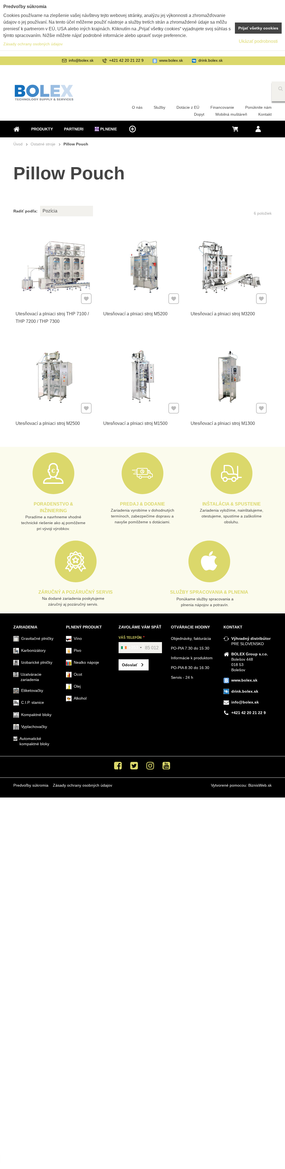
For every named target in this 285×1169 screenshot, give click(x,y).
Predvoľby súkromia (30, 785)
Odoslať (129, 665)
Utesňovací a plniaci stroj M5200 (135, 313)
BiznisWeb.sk (260, 785)
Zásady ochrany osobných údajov (82, 785)
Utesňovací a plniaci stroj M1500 (135, 423)
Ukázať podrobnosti (258, 41)
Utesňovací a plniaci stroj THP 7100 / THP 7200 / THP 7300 (52, 317)
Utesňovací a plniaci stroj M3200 (223, 313)
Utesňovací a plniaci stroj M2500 (48, 423)
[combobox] (131, 647)
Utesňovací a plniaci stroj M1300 (223, 423)
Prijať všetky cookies (258, 28)
